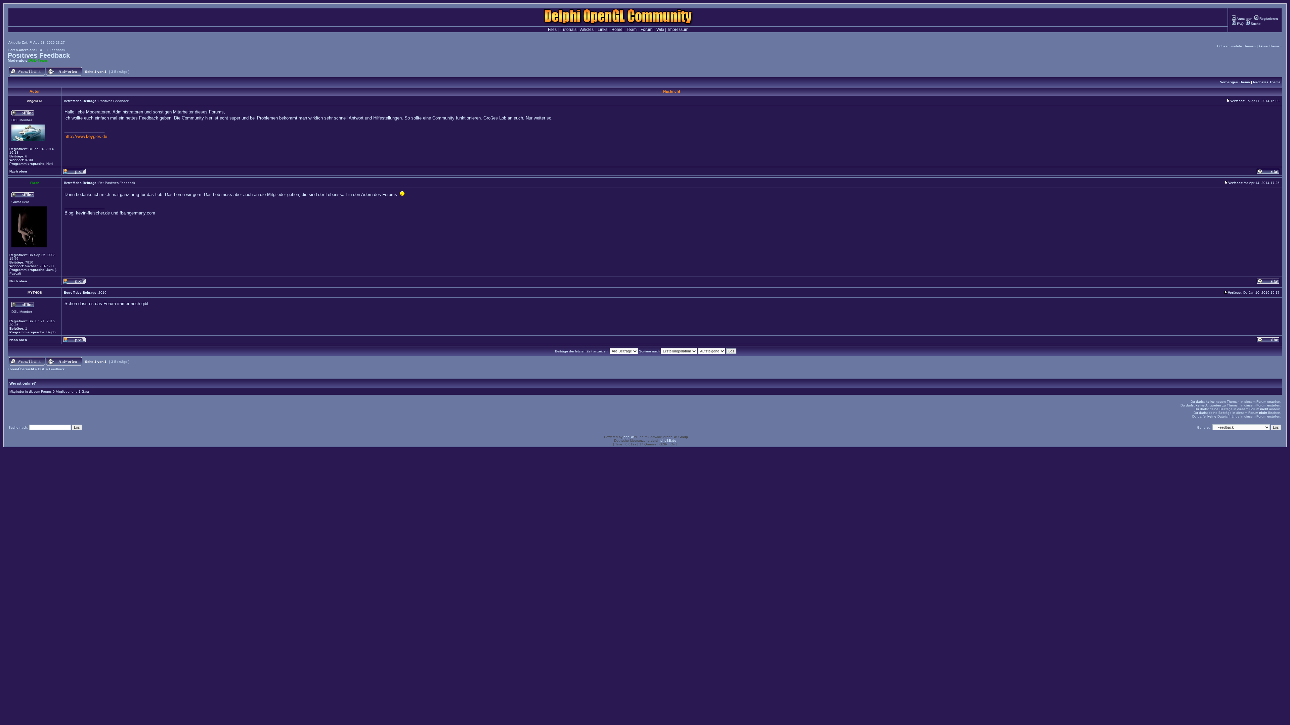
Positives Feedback (39, 55)
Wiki (660, 29)
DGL (42, 50)
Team (632, 29)
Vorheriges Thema (1235, 82)
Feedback (57, 50)
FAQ (1240, 24)
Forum (646, 29)
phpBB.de (668, 440)
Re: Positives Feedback (116, 183)
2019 (102, 292)
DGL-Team (37, 60)
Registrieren (1268, 18)
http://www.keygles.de (85, 136)
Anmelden (1244, 18)
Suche (1255, 24)
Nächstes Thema (1267, 82)
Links (602, 29)
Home (616, 29)
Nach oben (18, 171)
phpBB (629, 437)
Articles (587, 29)
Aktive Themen (1270, 46)
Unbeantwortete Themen (1236, 46)
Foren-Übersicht (21, 50)
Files (552, 29)
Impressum (678, 29)
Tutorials (568, 29)
